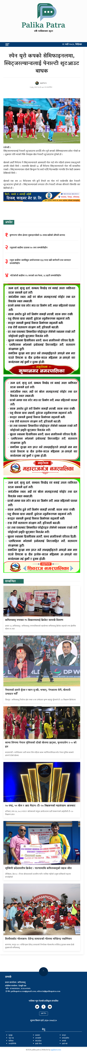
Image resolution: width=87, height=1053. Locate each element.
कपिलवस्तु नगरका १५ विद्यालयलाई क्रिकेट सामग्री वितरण (34, 620)
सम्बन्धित (10, 581)
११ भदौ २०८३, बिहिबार (72, 44)
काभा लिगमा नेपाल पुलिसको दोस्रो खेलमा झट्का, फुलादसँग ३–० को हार (40, 744)
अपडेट (9, 222)
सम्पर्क (64, 1041)
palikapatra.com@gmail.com (23, 991)
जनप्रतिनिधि (12, 1043)
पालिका (10, 1041)
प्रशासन (37, 1035)
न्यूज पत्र (11, 1038)
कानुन (64, 1035)
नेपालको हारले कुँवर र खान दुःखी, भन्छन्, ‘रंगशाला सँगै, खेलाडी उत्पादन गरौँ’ (37, 692)
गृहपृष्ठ (10, 1035)
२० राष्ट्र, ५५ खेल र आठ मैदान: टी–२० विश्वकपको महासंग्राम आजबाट (40, 805)
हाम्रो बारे (64, 1043)
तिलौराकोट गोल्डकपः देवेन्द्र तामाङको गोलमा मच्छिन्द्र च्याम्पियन (38, 939)
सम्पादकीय (65, 1038)
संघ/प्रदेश (38, 1041)
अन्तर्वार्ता (38, 1038)
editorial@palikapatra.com (48, 991)
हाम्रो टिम (43, 1013)
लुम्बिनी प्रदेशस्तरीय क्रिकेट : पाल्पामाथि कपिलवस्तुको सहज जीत (38, 868)
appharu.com (56, 1050)
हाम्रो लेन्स (38, 1043)
